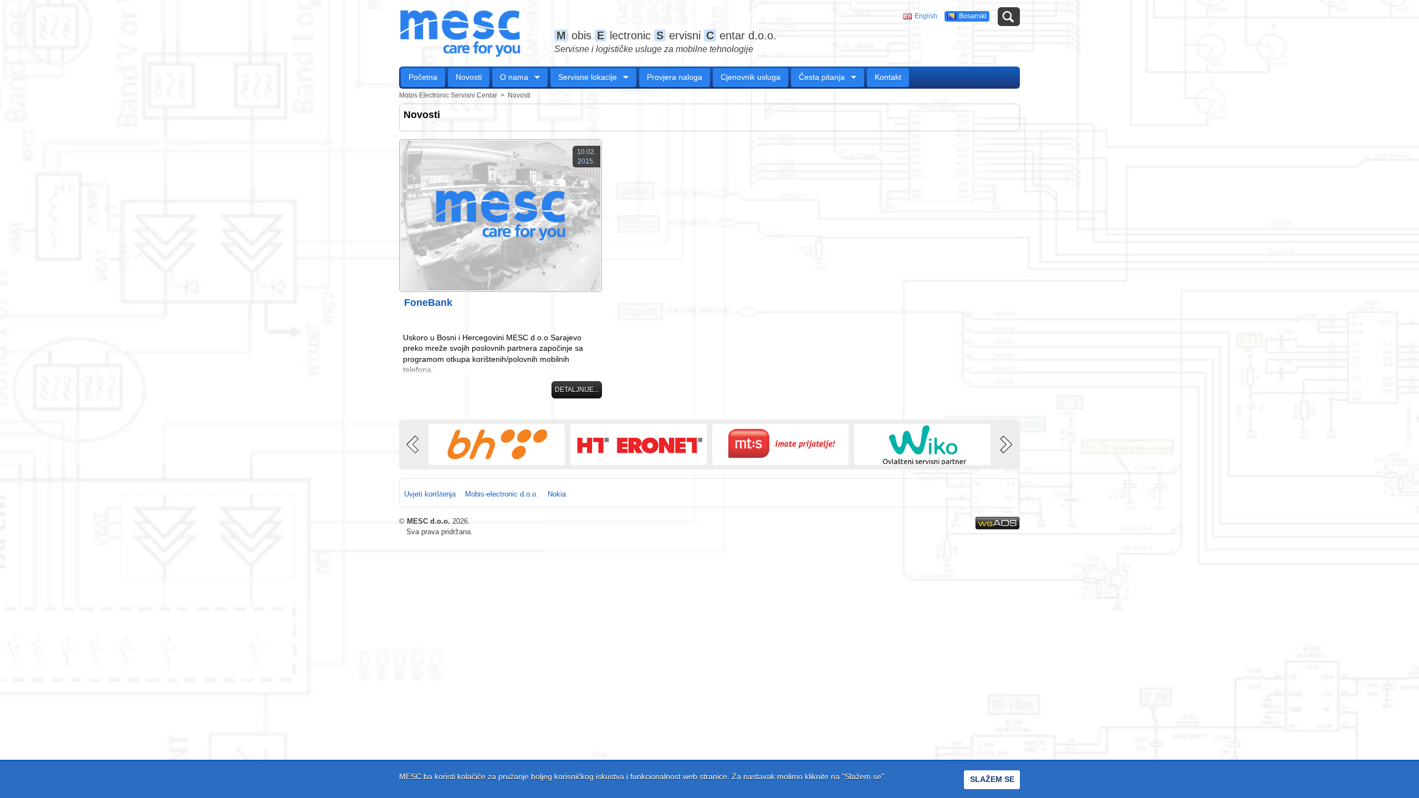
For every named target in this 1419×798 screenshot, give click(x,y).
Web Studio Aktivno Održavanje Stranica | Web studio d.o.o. (997, 523)
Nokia (557, 494)
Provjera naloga (674, 77)
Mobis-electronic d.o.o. (501, 494)
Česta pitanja (822, 77)
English (926, 16)
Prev (414, 444)
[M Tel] (780, 444)
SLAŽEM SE (992, 779)
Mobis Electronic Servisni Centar (448, 95)
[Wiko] (922, 444)
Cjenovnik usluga (750, 77)
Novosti (469, 77)
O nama (514, 77)
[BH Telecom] (496, 444)
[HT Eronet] (638, 444)
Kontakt (888, 77)
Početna (423, 77)
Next (1005, 444)
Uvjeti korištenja (430, 494)
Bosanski (973, 16)
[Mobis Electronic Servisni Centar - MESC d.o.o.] (460, 33)
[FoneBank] (500, 215)
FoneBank (428, 302)
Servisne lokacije (587, 77)
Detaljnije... (577, 389)
